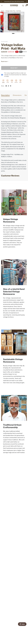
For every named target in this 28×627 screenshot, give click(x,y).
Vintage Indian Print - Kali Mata (13, 10)
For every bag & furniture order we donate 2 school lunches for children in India (15, 74)
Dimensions (17, 95)
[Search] (23, 5)
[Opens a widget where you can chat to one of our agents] (22, 624)
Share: (2, 85)
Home (2, 10)
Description (5, 95)
